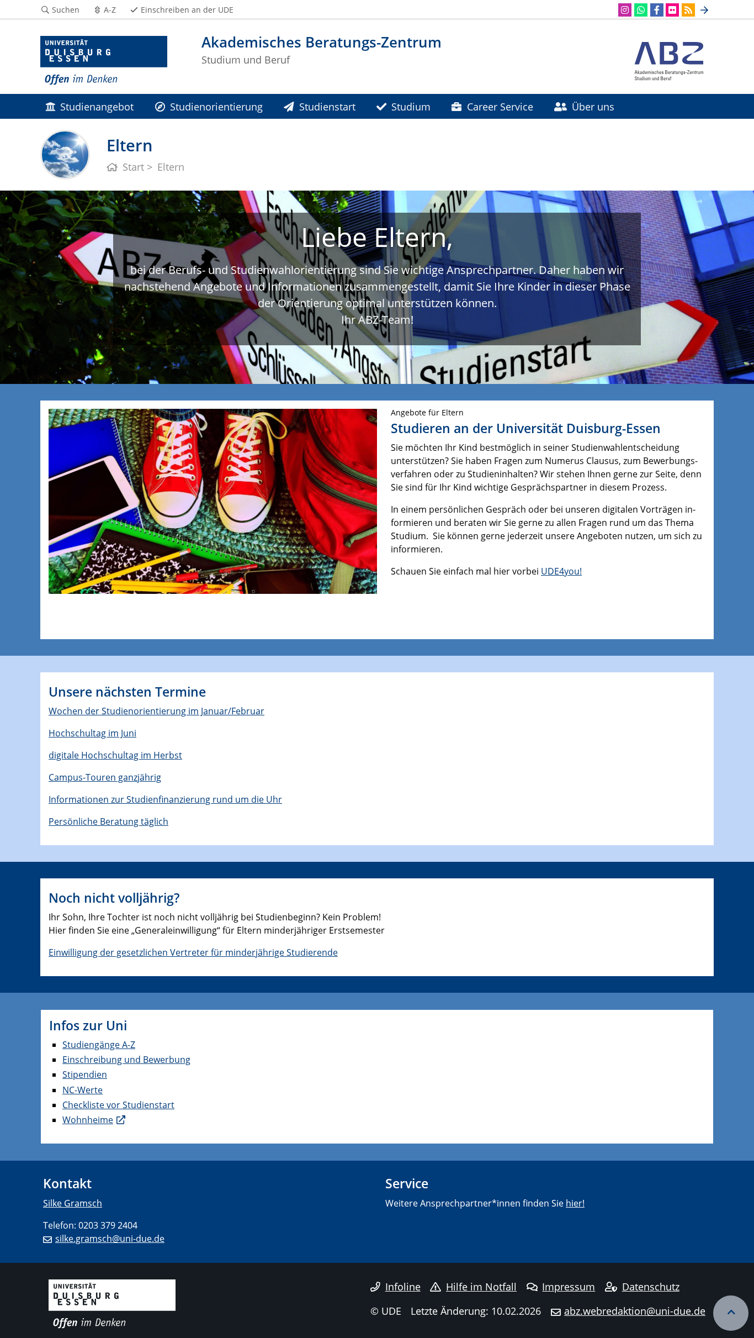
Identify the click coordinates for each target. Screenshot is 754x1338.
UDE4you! (561, 571)
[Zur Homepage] (103, 61)
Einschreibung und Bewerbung (126, 1059)
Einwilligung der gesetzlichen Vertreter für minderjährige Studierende (193, 952)
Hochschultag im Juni (92, 733)
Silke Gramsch (72, 1203)
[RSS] (688, 10)
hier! (575, 1203)
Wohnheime (87, 1120)
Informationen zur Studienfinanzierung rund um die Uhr (165, 799)
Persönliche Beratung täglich (108, 821)
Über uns (593, 106)
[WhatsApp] (640, 10)
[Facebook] (656, 10)
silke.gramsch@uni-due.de (109, 1238)
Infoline (403, 1286)
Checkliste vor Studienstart (118, 1105)
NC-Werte (82, 1090)
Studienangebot (97, 106)
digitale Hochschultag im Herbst (115, 755)
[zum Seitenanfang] (730, 1313)
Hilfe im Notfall (481, 1286)
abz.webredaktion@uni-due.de (634, 1311)
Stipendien (84, 1074)
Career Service (500, 106)
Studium (411, 106)
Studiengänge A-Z (98, 1045)
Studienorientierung (216, 106)
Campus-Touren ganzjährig (105, 777)
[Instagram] (624, 10)
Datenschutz (650, 1286)
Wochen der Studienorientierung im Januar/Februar (156, 711)
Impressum (568, 1286)
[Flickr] (672, 10)
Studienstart (327, 106)
